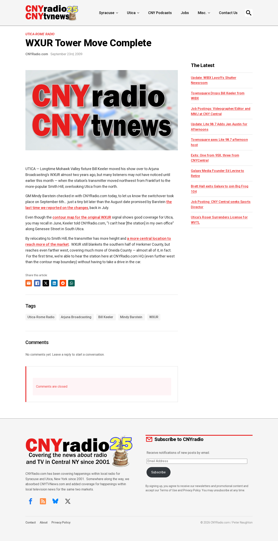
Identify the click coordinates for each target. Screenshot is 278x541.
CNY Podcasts (160, 13)
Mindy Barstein (131, 317)
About (43, 522)
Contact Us (228, 13)
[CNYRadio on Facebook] (30, 501)
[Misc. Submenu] (209, 13)
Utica (131, 13)
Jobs (185, 13)
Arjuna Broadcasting (76, 317)
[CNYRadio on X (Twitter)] (68, 501)
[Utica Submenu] (139, 13)
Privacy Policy (60, 522)
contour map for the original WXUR (82, 217)
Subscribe (158, 472)
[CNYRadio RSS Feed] (43, 501)
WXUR (153, 317)
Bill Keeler (105, 317)
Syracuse (106, 13)
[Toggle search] (249, 13)
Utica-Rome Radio (40, 34)
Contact (30, 522)
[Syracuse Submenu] (117, 13)
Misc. (202, 13)
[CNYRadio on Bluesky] (55, 501)
